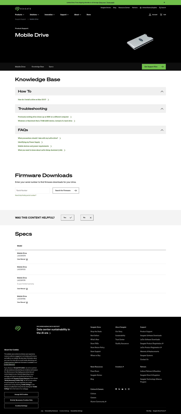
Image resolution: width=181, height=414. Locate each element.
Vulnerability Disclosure (51, 411)
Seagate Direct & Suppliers (150, 375)
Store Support (95, 351)
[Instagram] (128, 395)
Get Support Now (150, 66)
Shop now (102, 2)
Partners (135, 8)
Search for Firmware (62, 190)
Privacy (41, 411)
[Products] (23, 15)
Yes (65, 217)
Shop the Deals (96, 331)
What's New (94, 339)
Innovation (49, 14)
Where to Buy (95, 355)
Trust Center (120, 339)
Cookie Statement (9, 364)
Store (89, 14)
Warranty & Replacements (149, 351)
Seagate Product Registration (151, 343)
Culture (93, 393)
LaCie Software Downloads (150, 339)
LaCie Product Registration (150, 347)
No (84, 217)
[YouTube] (122, 395)
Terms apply (110, 2)
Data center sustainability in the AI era (53, 331)
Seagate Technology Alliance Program (151, 380)
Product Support (146, 331)
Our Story (119, 331)
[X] (125, 395)
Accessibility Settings (76, 411)
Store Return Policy (97, 347)
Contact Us (144, 359)
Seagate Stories (106, 8)
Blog (114, 8)
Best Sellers (95, 335)
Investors (118, 366)
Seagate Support (20, 19)
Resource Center (124, 8)
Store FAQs (94, 343)
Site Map (148, 411)
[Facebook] (116, 395)
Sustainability (120, 335)
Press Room (95, 371)
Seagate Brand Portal (159, 411)
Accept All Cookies (21, 394)
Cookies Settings (64, 411)
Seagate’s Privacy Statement (22, 378)
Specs (51, 66)
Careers (93, 397)
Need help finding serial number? (25, 195)
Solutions (33, 14)
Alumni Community (97, 401)
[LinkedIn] (119, 395)
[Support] (68, 15)
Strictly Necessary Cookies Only (21, 400)
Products (18, 14)
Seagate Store (95, 327)
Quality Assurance (122, 343)
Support (63, 14)
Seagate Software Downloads (151, 335)
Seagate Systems (146, 355)
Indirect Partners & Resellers (150, 371)
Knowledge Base (38, 66)
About (76, 14)
